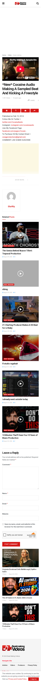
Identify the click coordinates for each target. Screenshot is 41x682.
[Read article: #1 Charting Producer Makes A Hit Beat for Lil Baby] (20, 309)
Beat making (17, 55)
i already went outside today (15, 399)
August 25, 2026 (7, 402)
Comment (6, 464)
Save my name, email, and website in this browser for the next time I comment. (20, 525)
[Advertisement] (20, 29)
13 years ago (17, 98)
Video (10, 55)
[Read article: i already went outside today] (20, 384)
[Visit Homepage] (20, 3)
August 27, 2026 (7, 366)
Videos (12, 665)
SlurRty (11, 206)
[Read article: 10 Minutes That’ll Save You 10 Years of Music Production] (20, 419)
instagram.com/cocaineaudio (22, 125)
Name (5, 493)
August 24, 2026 (7, 441)
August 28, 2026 (7, 331)
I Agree (34, 679)
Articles (5, 665)
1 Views (4, 628)
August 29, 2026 (7, 256)
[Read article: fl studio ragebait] (20, 348)
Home (4, 55)
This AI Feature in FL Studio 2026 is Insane (17, 598)
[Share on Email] (25, 110)
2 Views (4, 574)
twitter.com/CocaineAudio (12, 122)
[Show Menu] (3, 3)
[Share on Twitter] (16, 110)
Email (5, 504)
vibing (5, 289)
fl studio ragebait (10, 363)
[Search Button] (37, 3)
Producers (21, 665)
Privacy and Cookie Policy (17, 679)
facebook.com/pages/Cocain (14, 131)
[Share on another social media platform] (34, 110)
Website (5, 514)
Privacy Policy (32, 665)
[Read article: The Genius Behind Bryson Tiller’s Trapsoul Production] (20, 235)
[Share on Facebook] (6, 110)
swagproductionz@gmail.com (14, 137)
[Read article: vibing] (20, 273)
